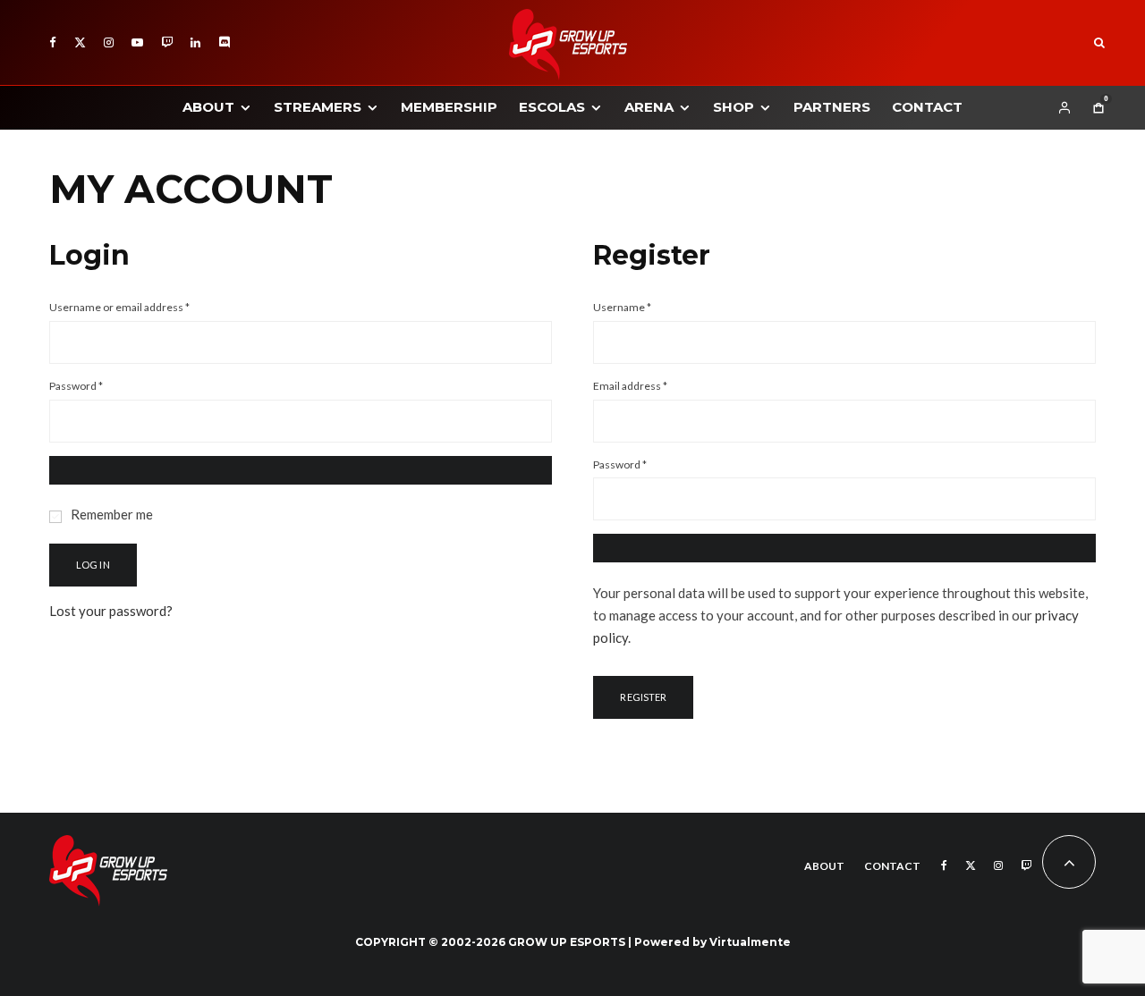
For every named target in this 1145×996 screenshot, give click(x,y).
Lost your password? (111, 611)
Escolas (552, 106)
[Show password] (300, 470)
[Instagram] (109, 42)
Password (98, 385)
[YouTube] (137, 42)
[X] (80, 42)
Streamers (317, 106)
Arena (649, 106)
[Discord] (224, 42)
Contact (927, 106)
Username (644, 307)
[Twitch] (167, 42)
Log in (93, 564)
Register (643, 697)
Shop (733, 106)
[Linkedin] (195, 42)
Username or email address (141, 307)
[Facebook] (52, 42)
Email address (652, 385)
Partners (831, 106)
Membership (449, 106)
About (208, 106)
